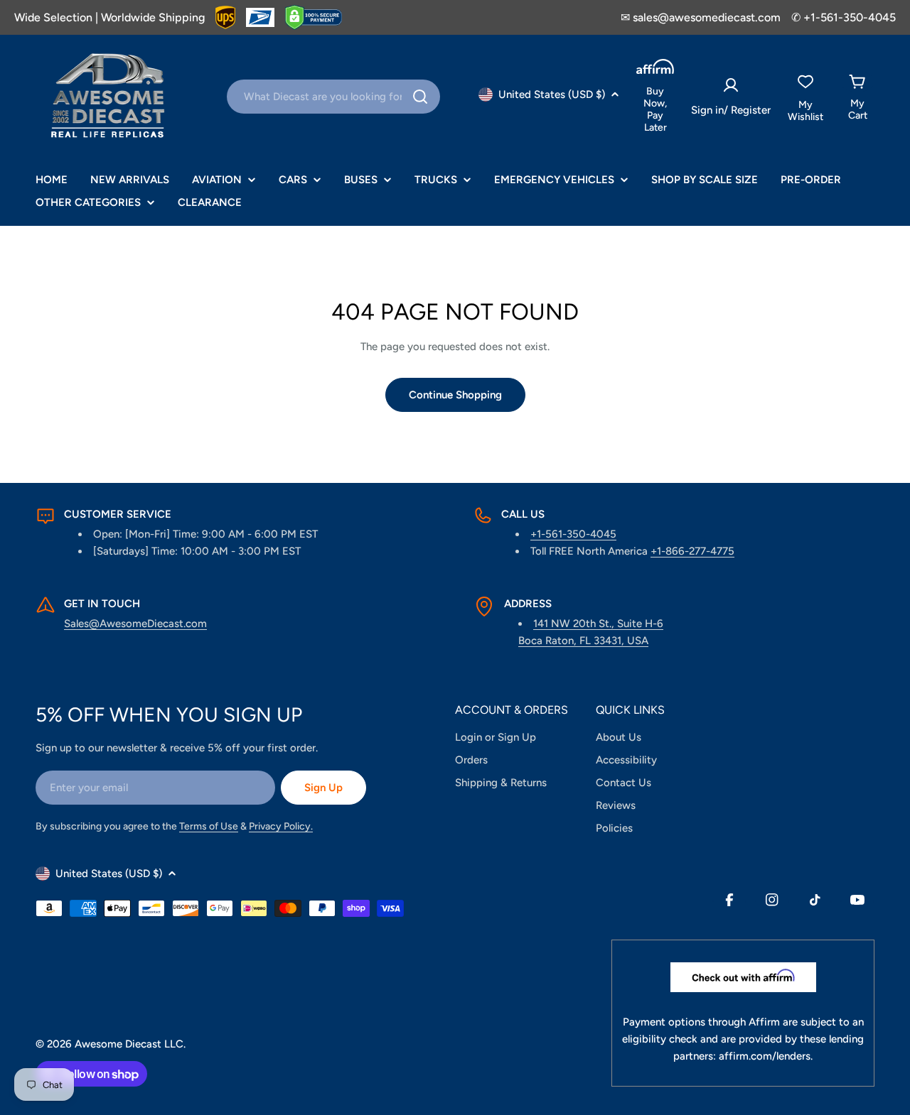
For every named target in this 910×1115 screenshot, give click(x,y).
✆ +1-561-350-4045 (843, 17)
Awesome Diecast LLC (129, 1044)
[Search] (420, 96)
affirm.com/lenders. (766, 1056)
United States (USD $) (551, 94)
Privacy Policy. (281, 826)
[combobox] (333, 97)
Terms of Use (208, 826)
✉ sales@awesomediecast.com (701, 17)
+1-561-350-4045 (573, 534)
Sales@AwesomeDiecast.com (135, 623)
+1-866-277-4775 (692, 551)
